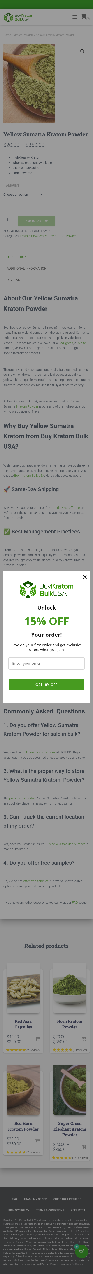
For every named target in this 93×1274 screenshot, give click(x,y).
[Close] (84, 576)
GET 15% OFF (46, 684)
